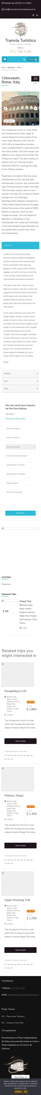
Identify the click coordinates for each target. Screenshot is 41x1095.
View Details (20, 741)
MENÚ (31, 59)
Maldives (23, 612)
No (26, 1092)
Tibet (34, 619)
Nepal (22, 616)
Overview (8, 245)
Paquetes (6, 584)
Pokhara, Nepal (13, 795)
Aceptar (18, 1092)
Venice (22, 623)
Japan (22, 608)
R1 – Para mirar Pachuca (13, 1016)
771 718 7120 (18, 988)
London (28, 608)
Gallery (10, 121)
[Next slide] (35, 108)
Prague (33, 616)
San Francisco (25, 619)
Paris (27, 616)
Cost (6, 381)
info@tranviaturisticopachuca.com (23, 994)
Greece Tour (25, 601)
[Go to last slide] (5, 108)
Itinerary (7, 373)
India (30, 605)
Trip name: (10, 414)
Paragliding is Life (15, 691)
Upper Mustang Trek (17, 900)
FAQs (6, 388)
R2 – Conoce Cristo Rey (12, 1022)
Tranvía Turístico (20, 40)
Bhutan (24, 605)
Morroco (31, 612)
